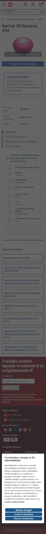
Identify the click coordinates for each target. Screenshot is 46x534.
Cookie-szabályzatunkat (14, 501)
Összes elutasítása (23, 518)
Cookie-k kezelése (23, 514)
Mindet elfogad (24, 510)
